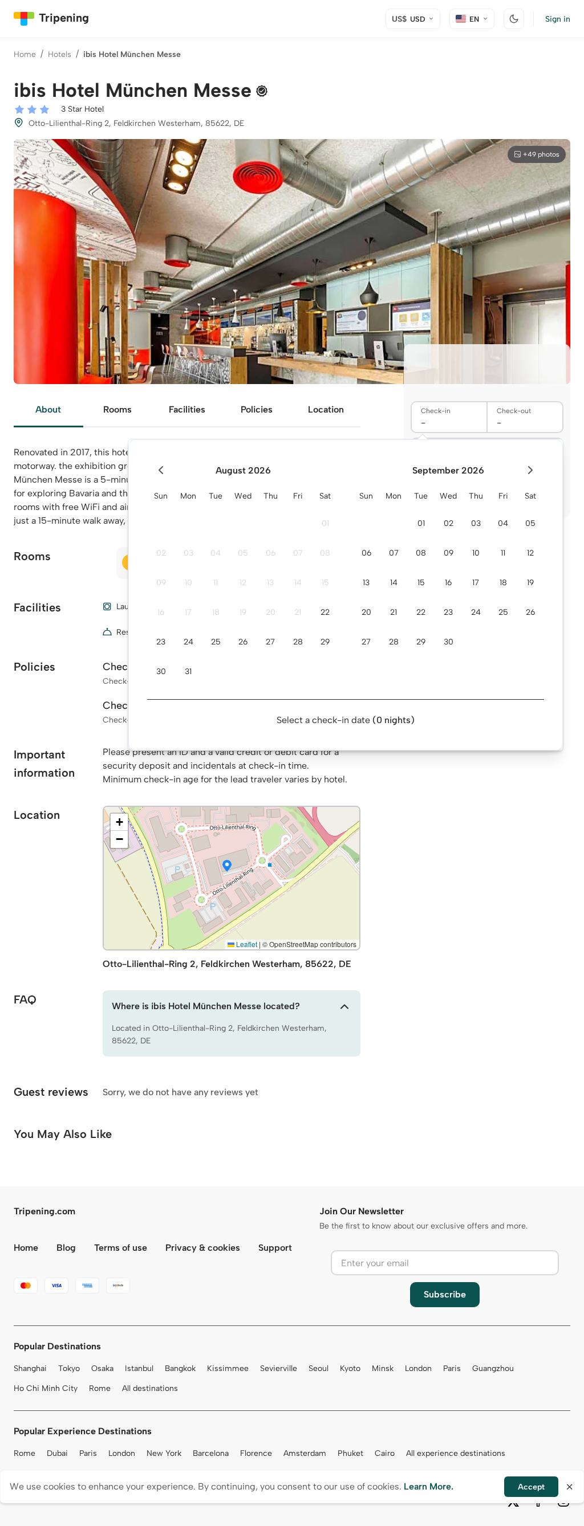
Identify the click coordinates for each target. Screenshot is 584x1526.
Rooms (117, 409)
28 (298, 642)
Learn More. (428, 1486)
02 (161, 553)
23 (160, 642)
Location (326, 409)
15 (325, 582)
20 (270, 612)
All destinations (150, 1388)
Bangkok (180, 1368)
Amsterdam (304, 1453)
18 (216, 612)
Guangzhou (493, 1368)
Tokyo (69, 1368)
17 (188, 612)
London (418, 1368)
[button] (227, 867)
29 (325, 642)
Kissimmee (228, 1368)
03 (188, 553)
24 (188, 642)
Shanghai (30, 1368)
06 (270, 553)
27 (270, 642)
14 (298, 582)
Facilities (187, 409)
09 (161, 582)
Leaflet (245, 944)
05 (243, 553)
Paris (452, 1368)
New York (164, 1453)
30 (161, 671)
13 (270, 582)
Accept (531, 1487)
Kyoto (350, 1368)
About (48, 409)
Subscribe (445, 1294)
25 (216, 642)
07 (298, 553)
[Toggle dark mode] (514, 19)
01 (325, 523)
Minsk (383, 1368)
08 (325, 553)
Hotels (59, 54)
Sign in (557, 19)
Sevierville (278, 1368)
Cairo (385, 1453)
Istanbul (139, 1368)
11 (215, 582)
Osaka (102, 1368)
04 (215, 553)
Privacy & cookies (202, 1247)
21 (297, 612)
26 (243, 642)
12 (243, 582)
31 (188, 671)
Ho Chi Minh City (46, 1388)
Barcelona (211, 1453)
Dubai (57, 1453)
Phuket (350, 1453)
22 (325, 612)
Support (275, 1247)
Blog (66, 1247)
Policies (257, 409)
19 (243, 612)
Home (25, 54)
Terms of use (120, 1247)
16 (160, 612)
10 (188, 582)
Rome (100, 1388)
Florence (256, 1453)
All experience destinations (455, 1453)
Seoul (318, 1368)
